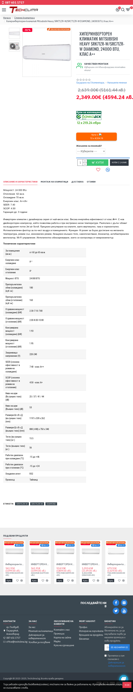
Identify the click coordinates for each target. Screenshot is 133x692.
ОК (128, 685)
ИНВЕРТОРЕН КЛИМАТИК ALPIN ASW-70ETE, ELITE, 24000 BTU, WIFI (91, 564)
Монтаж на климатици (54, 182)
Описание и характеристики (20, 182)
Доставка (77, 182)
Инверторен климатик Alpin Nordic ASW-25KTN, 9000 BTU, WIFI (116, 564)
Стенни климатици (24, 17)
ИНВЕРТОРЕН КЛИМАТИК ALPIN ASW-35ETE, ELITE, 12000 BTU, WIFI (40, 564)
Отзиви (91, 182)
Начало (7, 17)
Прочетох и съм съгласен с (116, 660)
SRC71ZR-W (37, 504)
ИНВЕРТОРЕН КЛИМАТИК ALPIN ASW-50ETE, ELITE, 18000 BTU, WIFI (65, 564)
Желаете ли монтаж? (89, 145)
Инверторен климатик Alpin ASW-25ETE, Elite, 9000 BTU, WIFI (15, 564)
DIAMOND (51, 504)
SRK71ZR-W (22, 504)
